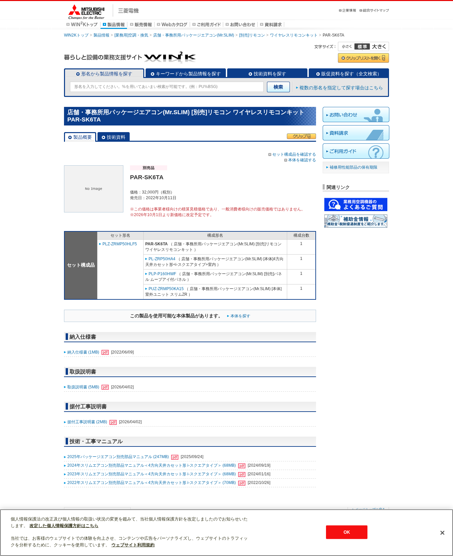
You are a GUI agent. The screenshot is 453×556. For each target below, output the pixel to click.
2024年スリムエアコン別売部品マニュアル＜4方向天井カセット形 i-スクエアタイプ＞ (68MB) (152, 465)
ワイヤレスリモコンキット (294, 35)
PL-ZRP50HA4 (162, 259)
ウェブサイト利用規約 (133, 544)
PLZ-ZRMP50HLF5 (119, 244)
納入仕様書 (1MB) (83, 352)
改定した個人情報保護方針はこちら (64, 525)
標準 (362, 46)
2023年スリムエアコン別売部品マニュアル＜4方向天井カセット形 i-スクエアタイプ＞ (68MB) (152, 474)
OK (347, 531)
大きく (375, 46)
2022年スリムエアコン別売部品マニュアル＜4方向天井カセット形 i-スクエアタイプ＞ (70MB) (152, 482)
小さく (350, 46)
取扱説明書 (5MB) (83, 387)
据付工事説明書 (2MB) (87, 422)
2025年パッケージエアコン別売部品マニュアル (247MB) (118, 456)
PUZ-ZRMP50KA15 (166, 288)
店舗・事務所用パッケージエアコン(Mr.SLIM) (193, 35)
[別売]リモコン (252, 35)
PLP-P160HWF (162, 274)
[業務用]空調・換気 (131, 35)
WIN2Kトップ (76, 35)
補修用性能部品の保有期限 (353, 167)
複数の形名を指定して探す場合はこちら (341, 87)
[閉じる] (442, 532)
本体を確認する (302, 160)
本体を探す (240, 316)
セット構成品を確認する (294, 154)
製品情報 (101, 35)
